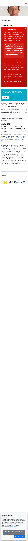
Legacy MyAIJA (18, 50)
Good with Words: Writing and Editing (11, 137)
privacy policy (13, 526)
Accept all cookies (19, 536)
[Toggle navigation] (26, 3)
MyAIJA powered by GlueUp (11, 34)
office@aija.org (7, 78)
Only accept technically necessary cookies (14, 532)
